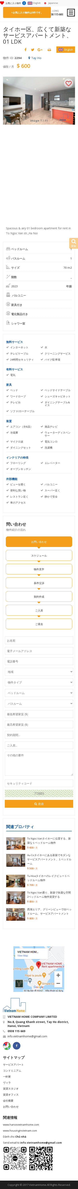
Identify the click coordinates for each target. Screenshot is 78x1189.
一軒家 (7, 1076)
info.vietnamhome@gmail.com (27, 1036)
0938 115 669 (55, 14)
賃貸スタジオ (11, 1088)
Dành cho (14, 1136)
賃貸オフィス (11, 1094)
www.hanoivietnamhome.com (21, 1124)
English (68, 49)
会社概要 (8, 1100)
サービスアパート (13, 1064)
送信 (41, 804)
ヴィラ (7, 1082)
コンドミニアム (12, 1070)
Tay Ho (36, 58)
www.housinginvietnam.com (20, 1130)
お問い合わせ (11, 1106)
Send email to (32, 1142)
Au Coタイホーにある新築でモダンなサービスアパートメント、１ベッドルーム (49, 859)
